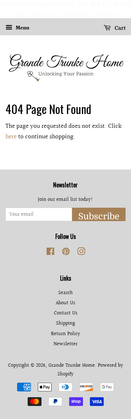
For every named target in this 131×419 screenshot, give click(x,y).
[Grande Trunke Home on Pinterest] (66, 253)
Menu (21, 28)
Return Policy (65, 334)
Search (65, 293)
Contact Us (66, 313)
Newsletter (65, 344)
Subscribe (98, 216)
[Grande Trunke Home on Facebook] (50, 253)
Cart (120, 28)
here (11, 137)
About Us (65, 303)
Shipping (65, 323)
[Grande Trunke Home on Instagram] (81, 253)
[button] (7, 9)
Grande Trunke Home (71, 365)
